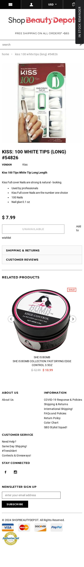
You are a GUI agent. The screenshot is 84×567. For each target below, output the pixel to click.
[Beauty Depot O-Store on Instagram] (15, 472)
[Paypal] (57, 527)
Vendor (7, 164)
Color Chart (51, 422)
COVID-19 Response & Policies (63, 399)
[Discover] (40, 527)
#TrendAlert (9, 450)
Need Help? (9, 441)
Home (5, 54)
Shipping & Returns (23, 250)
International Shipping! (58, 408)
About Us (7, 399)
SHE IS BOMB (42, 357)
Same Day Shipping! (14, 446)
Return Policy (52, 418)
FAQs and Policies (55, 413)
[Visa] (8, 527)
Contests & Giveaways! (16, 455)
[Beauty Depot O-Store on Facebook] (5, 472)
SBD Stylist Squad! (55, 427)
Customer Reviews (22, 259)
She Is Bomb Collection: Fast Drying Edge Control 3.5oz (42, 363)
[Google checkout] (11, 538)
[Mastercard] (24, 527)
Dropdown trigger (31, 4)
